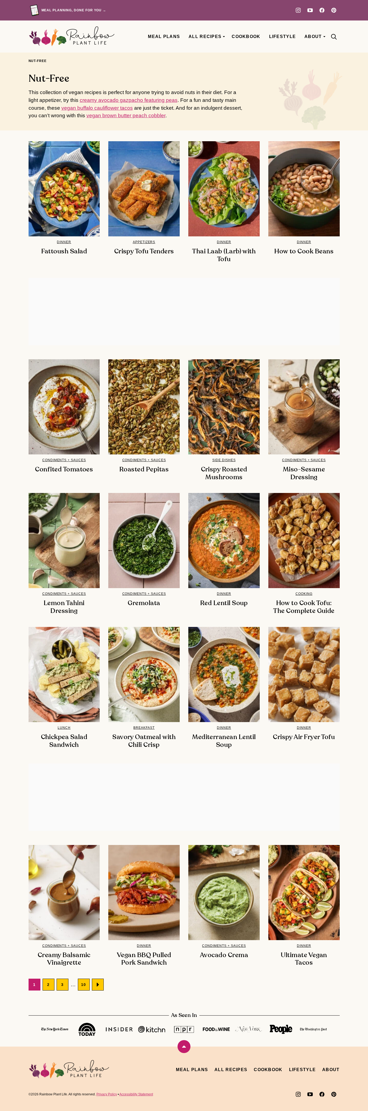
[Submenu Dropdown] (223, 36)
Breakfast (144, 728)
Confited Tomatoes (64, 469)
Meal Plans (164, 36)
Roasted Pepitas (144, 469)
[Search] (334, 37)
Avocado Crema (224, 955)
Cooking (304, 594)
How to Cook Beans (304, 251)
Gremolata (144, 603)
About (313, 36)
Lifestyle (282, 36)
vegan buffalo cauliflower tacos (97, 108)
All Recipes (205, 36)
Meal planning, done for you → (73, 10)
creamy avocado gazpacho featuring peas (129, 100)
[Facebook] (322, 10)
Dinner (64, 242)
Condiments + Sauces (64, 460)
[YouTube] (310, 10)
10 (83, 984)
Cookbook (246, 36)
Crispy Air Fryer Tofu (304, 737)
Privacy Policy (106, 1094)
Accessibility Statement (136, 1094)
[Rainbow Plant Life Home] (72, 36)
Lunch (64, 728)
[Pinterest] (334, 10)
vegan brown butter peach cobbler (125, 115)
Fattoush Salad (64, 251)
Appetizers (144, 242)
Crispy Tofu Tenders (144, 251)
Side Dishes (224, 460)
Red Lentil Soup (224, 603)
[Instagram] (298, 10)
